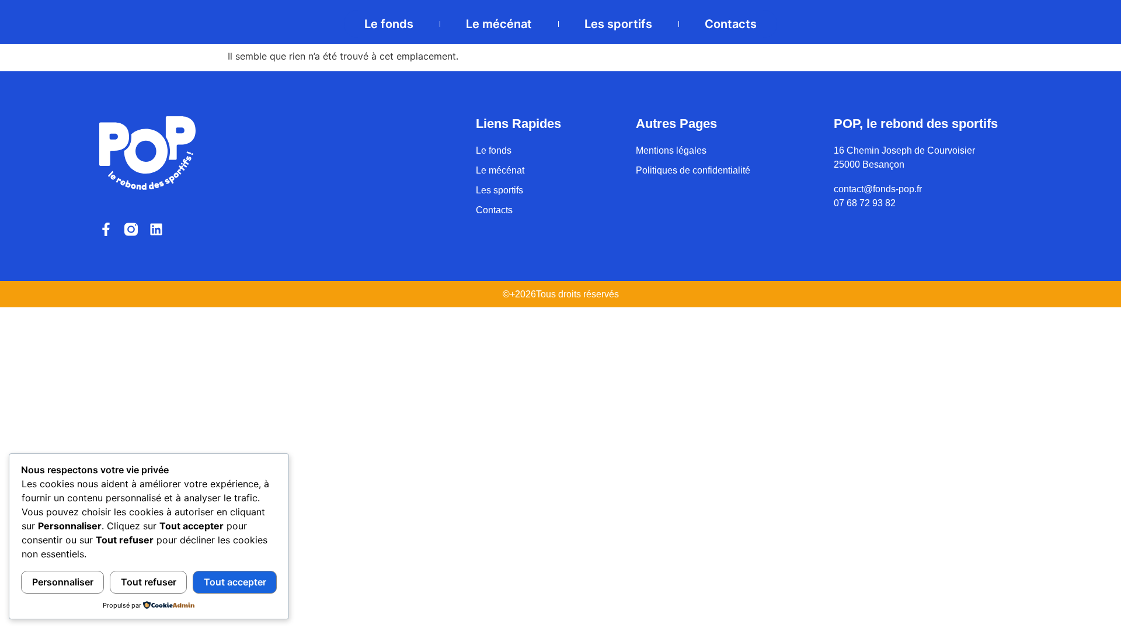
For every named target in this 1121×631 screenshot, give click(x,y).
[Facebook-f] (106, 229)
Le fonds (388, 24)
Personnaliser (62, 582)
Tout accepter (235, 582)
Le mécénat (499, 24)
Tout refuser (148, 582)
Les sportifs (618, 24)
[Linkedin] (156, 229)
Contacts (731, 24)
